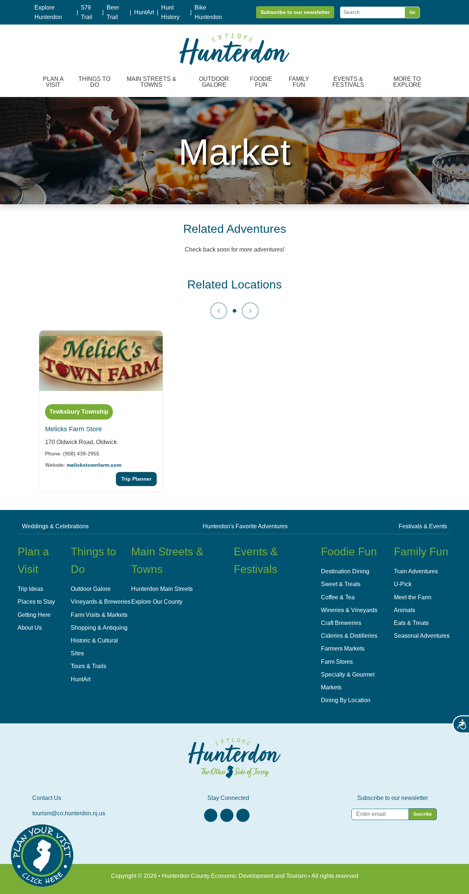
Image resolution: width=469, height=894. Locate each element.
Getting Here (34, 615)
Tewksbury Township (78, 412)
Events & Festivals (348, 82)
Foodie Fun (261, 82)
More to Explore (407, 82)
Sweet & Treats (341, 584)
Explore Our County (156, 602)
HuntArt (144, 12)
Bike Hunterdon (208, 12)
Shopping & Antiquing (99, 628)
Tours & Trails (88, 666)
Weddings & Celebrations (55, 526)
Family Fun (299, 82)
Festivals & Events (423, 526)
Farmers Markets (343, 648)
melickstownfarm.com (94, 465)
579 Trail (86, 12)
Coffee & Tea (338, 597)
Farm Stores (337, 662)
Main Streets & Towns (151, 82)
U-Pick (402, 584)
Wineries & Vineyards (349, 610)
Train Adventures (416, 571)
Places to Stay (36, 602)
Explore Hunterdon (48, 12)
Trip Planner (136, 479)
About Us (30, 628)
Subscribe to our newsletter (295, 12)
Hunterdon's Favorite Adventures (245, 526)
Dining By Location (345, 700)
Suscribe (422, 814)
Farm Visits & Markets (99, 615)
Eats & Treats (411, 623)
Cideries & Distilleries (349, 636)
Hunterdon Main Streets (162, 589)
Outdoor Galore (214, 82)
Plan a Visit (53, 82)
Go (412, 12)
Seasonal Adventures (422, 636)
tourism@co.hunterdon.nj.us (68, 813)
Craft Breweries (341, 623)
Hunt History (170, 12)
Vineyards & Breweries (100, 602)
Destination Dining (345, 571)
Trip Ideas (30, 589)
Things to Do (94, 82)
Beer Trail (113, 12)
